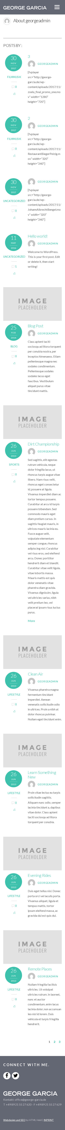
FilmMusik (14, 77)
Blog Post (35, 325)
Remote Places (40, 968)
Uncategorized (14, 200)
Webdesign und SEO (14, 1120)
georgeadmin (48, 63)
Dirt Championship (43, 444)
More (31, 620)
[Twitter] (15, 1075)
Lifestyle (14, 694)
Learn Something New (42, 774)
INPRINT (49, 1120)
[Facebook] (6, 1075)
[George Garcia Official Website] (25, 7)
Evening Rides (39, 875)
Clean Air (35, 673)
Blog (14, 346)
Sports (14, 464)
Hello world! (38, 236)
